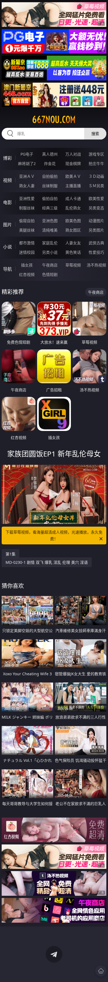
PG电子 (26, 154)
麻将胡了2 (27, 163)
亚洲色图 (50, 220)
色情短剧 (50, 274)
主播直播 (73, 185)
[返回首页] (100, 970)
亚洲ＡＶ (27, 176)
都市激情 (27, 242)
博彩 (7, 158)
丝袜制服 (50, 185)
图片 (7, 225)
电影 (7, 202)
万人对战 (73, 154)
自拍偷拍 (50, 176)
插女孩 (27, 265)
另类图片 (96, 230)
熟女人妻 (27, 185)
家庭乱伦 (50, 242)
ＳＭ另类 (96, 185)
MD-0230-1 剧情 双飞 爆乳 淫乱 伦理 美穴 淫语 (47, 562)
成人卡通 (73, 198)
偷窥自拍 (27, 220)
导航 (7, 269)
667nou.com (54, 119)
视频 (7, 180)
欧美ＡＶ (73, 176)
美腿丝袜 (27, 230)
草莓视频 (73, 265)
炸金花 (50, 163)
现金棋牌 (73, 163)
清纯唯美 (50, 230)
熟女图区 (73, 230)
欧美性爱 (96, 198)
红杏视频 (27, 274)
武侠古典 (96, 242)
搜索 (95, 133)
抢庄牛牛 (96, 163)
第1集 (11, 554)
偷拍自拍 (50, 198)
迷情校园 (27, 252)
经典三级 (50, 207)
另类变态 (96, 207)
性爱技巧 (96, 252)
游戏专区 (96, 154)
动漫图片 (96, 220)
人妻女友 (73, 242)
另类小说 (50, 252)
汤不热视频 (96, 265)
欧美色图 (73, 220)
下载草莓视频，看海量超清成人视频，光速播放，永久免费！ (54, 535)
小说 (7, 247)
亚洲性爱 (27, 198)
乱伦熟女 (73, 207)
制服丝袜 (27, 207)
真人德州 (50, 154)
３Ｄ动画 (96, 176)
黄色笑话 (73, 252)
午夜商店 (50, 265)
